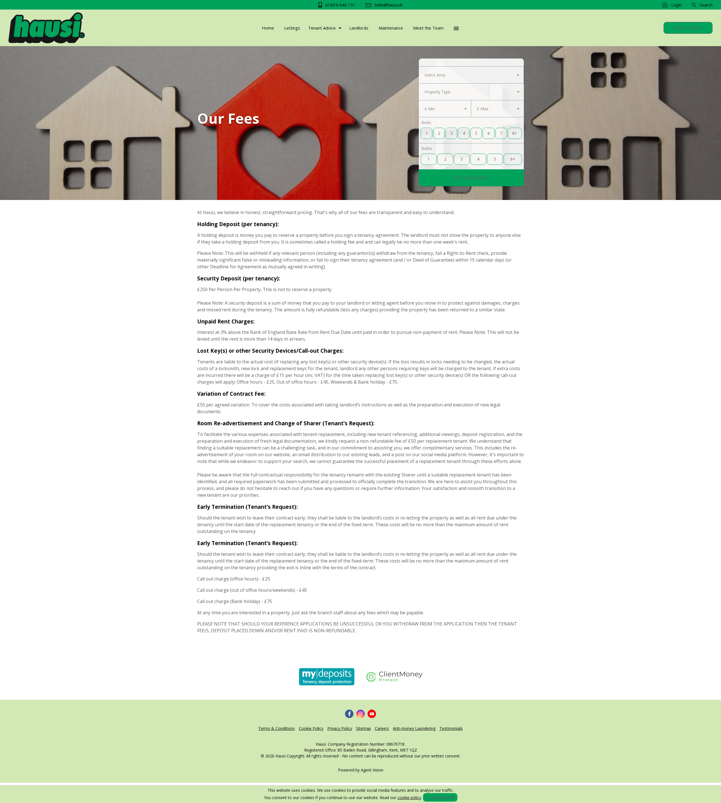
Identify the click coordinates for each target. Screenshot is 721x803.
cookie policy (409, 797)
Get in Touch (688, 28)
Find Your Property (471, 177)
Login (676, 5)
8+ (514, 133)
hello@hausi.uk (387, 5)
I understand (440, 797)
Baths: (427, 148)
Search (705, 5)
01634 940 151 (339, 5)
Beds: (426, 122)
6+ (512, 159)
